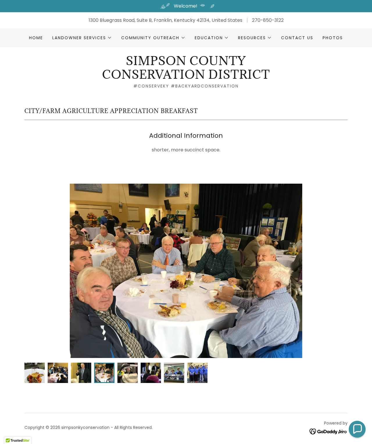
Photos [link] (333, 38)
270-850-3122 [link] (268, 20)
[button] (82, 37)
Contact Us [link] (297, 38)
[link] (186, 77)
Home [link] (36, 38)
